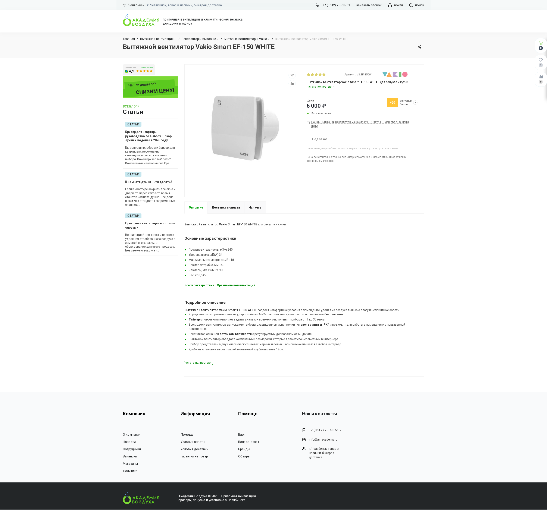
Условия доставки (194, 449)
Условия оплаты (193, 442)
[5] (324, 74)
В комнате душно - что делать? (148, 182)
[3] (316, 74)
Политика (130, 471)
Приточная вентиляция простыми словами (150, 225)
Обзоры (244, 456)
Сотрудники (132, 449)
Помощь (187, 435)
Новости (129, 442)
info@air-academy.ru (323, 439)
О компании (132, 435)
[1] (308, 74)
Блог (241, 435)
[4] (320, 74)
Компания (134, 413)
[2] (312, 74)
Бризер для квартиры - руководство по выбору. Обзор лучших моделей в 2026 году (148, 136)
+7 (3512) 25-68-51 (336, 5)
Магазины (130, 464)
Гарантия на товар (194, 456)
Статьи (133, 124)
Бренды (244, 449)
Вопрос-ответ (248, 442)
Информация (195, 413)
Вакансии (130, 456)
